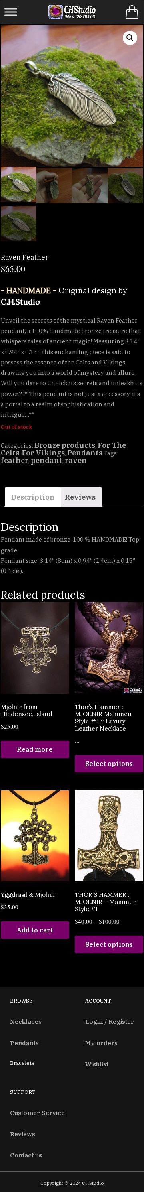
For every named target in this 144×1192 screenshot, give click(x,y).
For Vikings (43, 452)
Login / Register (109, 1021)
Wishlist (96, 1064)
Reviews (80, 497)
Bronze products (64, 445)
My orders (101, 1043)
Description (33, 497)
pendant (46, 460)
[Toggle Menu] (10, 12)
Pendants (84, 452)
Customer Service (37, 1113)
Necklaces (26, 1021)
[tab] (33, 497)
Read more (35, 749)
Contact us (26, 1155)
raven (76, 460)
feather (14, 460)
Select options (109, 764)
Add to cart (35, 930)
